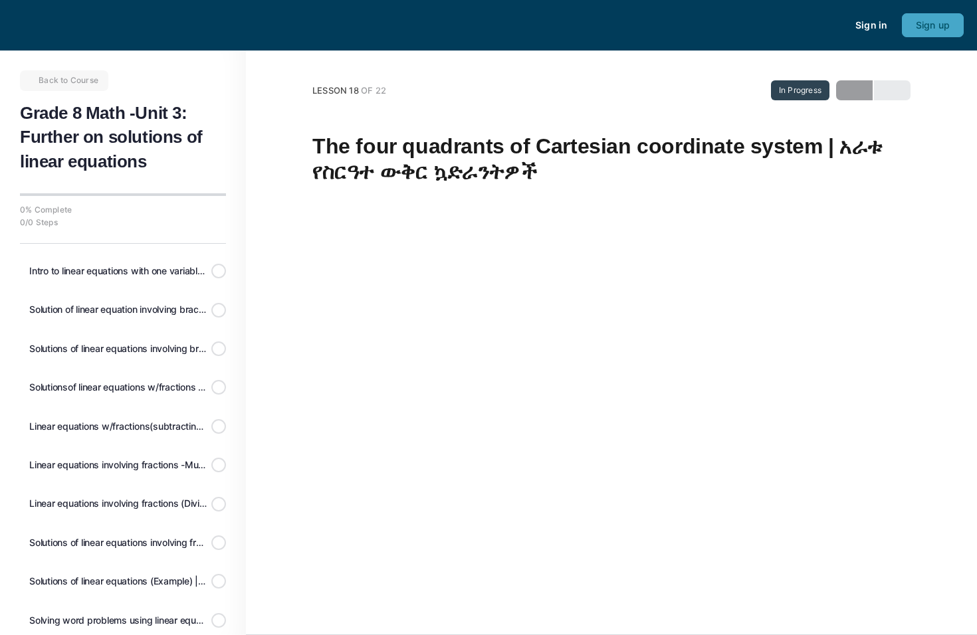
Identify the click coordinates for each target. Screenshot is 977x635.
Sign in (871, 25)
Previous (854, 90)
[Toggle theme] (813, 25)
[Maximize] (836, 25)
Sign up (933, 25)
